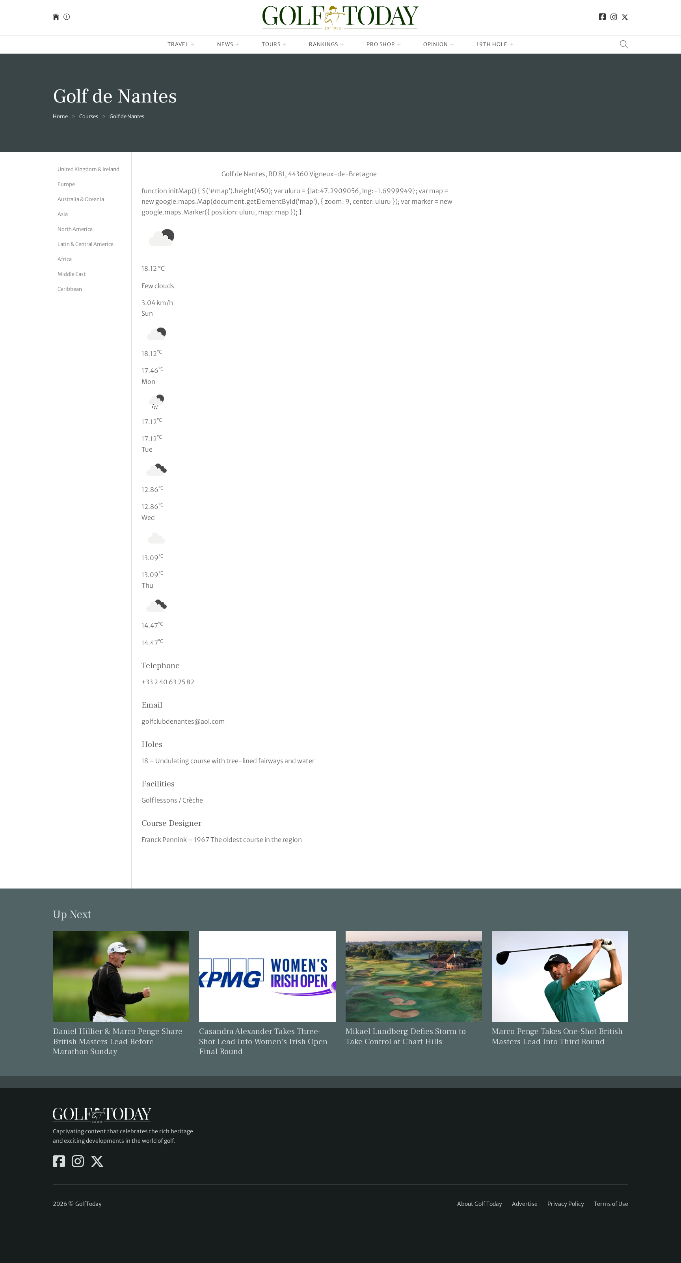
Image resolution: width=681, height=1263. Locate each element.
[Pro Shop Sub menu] (399, 45)
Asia (63, 214)
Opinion (435, 44)
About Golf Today (479, 1203)
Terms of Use (611, 1203)
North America (75, 229)
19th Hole (492, 44)
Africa (65, 259)
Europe (66, 184)
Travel (178, 44)
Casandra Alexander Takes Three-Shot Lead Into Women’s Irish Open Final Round (263, 1041)
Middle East (72, 274)
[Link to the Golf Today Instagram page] (613, 17)
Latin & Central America (86, 244)
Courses (88, 116)
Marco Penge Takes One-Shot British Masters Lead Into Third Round (557, 1036)
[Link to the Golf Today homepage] (56, 17)
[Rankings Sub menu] (342, 45)
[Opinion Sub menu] (452, 45)
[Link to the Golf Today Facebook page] (602, 17)
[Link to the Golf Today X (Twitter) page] (624, 17)
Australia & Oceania (81, 199)
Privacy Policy (565, 1203)
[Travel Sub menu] (193, 45)
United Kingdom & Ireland (88, 169)
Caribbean (70, 289)
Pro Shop (381, 44)
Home (60, 116)
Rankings (323, 44)
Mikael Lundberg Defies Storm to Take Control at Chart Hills (406, 1036)
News (225, 44)
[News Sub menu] (237, 45)
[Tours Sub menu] (285, 45)
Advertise (525, 1203)
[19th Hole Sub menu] (512, 45)
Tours (271, 44)
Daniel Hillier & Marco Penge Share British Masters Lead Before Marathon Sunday (117, 1041)
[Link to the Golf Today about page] (66, 17)
